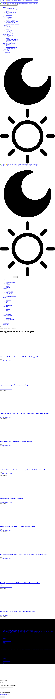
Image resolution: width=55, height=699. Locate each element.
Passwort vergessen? (4, 694)
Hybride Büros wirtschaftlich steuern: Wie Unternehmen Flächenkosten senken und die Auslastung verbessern (28, 631)
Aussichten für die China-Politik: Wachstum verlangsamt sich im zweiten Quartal (21, 632)
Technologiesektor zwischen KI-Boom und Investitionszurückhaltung (20, 583)
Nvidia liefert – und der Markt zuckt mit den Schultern (16, 441)
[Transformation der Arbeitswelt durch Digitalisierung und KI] (15, 608)
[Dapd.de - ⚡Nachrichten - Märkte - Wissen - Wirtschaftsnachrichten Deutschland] (19, 2)
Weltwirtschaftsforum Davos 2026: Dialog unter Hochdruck (17, 526)
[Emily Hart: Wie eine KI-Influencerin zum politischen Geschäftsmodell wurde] (15, 467)
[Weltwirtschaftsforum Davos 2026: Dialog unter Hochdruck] (15, 523)
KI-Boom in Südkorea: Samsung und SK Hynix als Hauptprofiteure (20, 357)
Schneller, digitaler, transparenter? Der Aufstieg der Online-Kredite (18, 630)
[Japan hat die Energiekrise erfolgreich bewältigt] (15, 382)
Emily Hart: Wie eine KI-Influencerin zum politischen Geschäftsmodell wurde (22, 470)
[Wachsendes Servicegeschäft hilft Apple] (15, 495)
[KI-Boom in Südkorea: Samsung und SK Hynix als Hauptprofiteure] (15, 354)
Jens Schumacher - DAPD (6, 360)
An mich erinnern (5, 692)
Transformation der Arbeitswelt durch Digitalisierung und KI (18, 611)
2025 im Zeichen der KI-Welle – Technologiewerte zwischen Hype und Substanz (23, 554)
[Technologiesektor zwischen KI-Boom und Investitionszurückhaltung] (15, 580)
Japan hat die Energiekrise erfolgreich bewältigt (14, 385)
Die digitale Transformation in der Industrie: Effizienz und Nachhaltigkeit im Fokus (24, 413)
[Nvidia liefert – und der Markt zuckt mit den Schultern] (15, 438)
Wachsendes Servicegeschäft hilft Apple (11, 498)
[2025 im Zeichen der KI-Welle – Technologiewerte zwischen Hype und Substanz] (15, 552)
